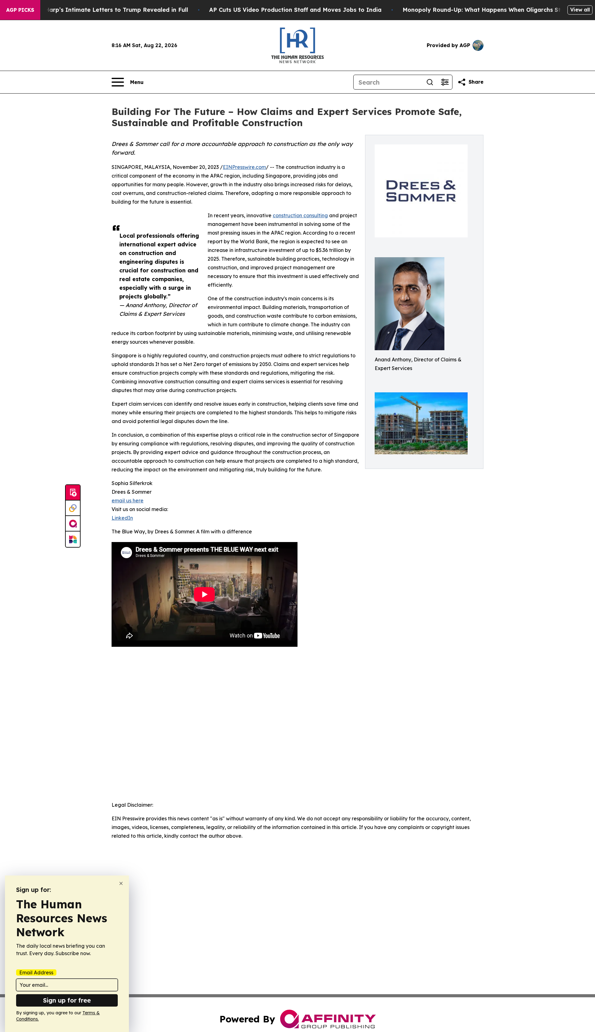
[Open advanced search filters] (444, 82)
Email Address (36, 972)
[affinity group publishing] (73, 523)
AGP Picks (20, 10)
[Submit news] (73, 493)
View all (580, 10)
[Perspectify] (73, 508)
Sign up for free (67, 1000)
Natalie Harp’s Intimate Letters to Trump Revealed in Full (105, 9)
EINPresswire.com (244, 167)
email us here (127, 500)
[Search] (429, 82)
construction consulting (300, 215)
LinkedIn (122, 518)
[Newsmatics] (73, 539)
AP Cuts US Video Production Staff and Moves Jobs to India (295, 9)
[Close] (121, 883)
